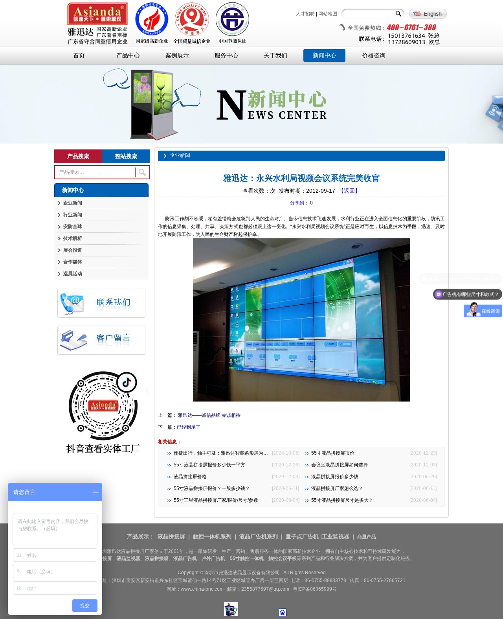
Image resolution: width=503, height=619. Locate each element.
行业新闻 (72, 214)
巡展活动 (72, 273)
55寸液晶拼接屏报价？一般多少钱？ (212, 488)
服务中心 (226, 55)
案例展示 (177, 55)
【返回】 (349, 191)
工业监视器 (335, 536)
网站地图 (327, 14)
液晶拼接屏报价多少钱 (334, 476)
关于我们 (275, 55)
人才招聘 (305, 14)
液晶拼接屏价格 (190, 476)
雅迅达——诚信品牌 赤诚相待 (208, 415)
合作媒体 (72, 262)
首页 (79, 55)
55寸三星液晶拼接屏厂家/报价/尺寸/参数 (216, 500)
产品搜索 (78, 156)
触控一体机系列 (212, 536)
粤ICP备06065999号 (315, 589)
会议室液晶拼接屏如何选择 (339, 465)
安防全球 (72, 226)
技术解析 (72, 238)
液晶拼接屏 (171, 536)
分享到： (299, 203)
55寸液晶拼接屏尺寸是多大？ (342, 500)
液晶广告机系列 (258, 536)
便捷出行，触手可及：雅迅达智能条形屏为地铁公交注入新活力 (240, 453)
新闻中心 (324, 55)
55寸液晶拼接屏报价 (332, 453)
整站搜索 (126, 156)
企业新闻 (72, 203)
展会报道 (72, 250)
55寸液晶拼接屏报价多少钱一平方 (209, 465)
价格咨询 (374, 55)
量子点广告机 (302, 536)
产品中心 (128, 55)
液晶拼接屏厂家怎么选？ (337, 488)
